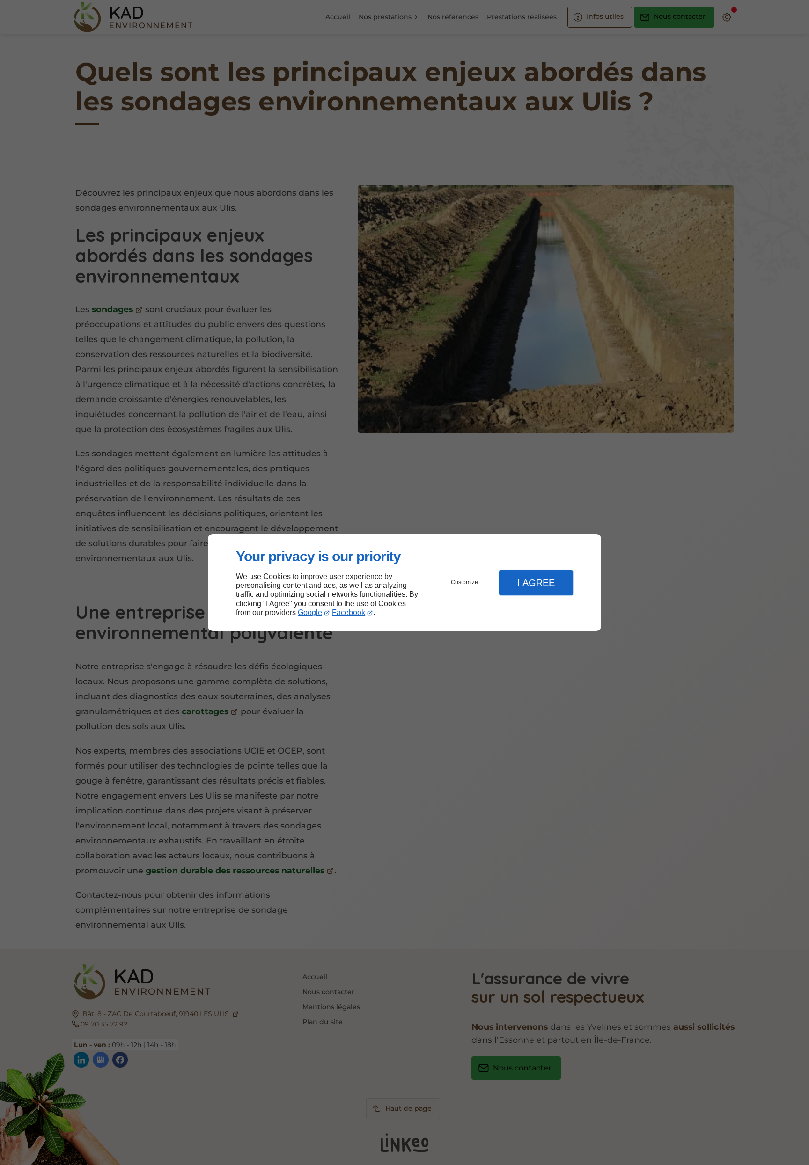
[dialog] (404, 582)
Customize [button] (464, 582)
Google (310, 612)
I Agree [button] (536, 583)
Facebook (348, 612)
